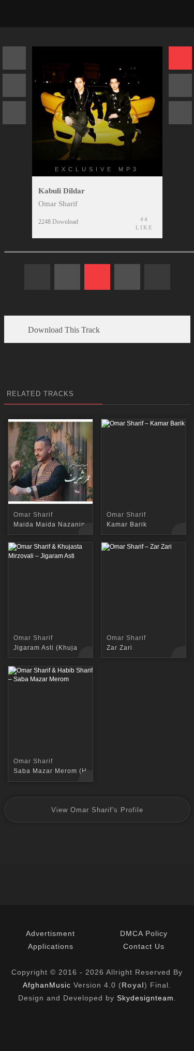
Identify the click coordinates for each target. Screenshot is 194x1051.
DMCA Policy (144, 933)
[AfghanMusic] (17, 13)
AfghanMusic (47, 985)
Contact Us (144, 946)
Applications (50, 946)
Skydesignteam (145, 998)
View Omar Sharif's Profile (97, 810)
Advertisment (50, 933)
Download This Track (63, 329)
